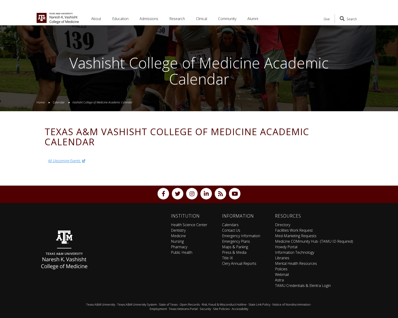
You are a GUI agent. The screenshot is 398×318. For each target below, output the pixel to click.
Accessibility (240, 309)
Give (327, 19)
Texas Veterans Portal (183, 309)
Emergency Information (241, 235)
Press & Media (234, 252)
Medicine (178, 235)
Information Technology (294, 252)
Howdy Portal (286, 246)
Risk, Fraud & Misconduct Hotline (224, 304)
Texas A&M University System (137, 304)
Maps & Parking (235, 246)
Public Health (181, 252)
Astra (279, 280)
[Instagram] (192, 193)
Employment (158, 309)
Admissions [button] (149, 18)
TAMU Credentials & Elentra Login (303, 285)
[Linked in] (206, 193)
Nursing (177, 241)
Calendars (230, 224)
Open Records (190, 304)
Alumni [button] (252, 18)
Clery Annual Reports (239, 263)
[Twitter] (177, 193)
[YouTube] (234, 193)
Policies (281, 268)
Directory (282, 224)
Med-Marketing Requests (295, 235)
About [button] (96, 18)
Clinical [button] (201, 18)
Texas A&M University (100, 304)
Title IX (227, 257)
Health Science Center (189, 224)
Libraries (282, 257)
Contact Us (231, 230)
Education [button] (120, 18)
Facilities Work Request (294, 230)
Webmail (282, 274)
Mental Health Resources (296, 263)
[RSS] (220, 193)
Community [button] (227, 18)
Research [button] (177, 18)
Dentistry (178, 230)
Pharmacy (179, 246)
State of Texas (168, 304)
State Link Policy (259, 304)
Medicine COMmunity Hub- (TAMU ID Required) (314, 241)
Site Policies (221, 309)
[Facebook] (163, 193)
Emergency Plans (236, 241)
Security (205, 309)
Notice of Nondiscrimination (291, 304)
